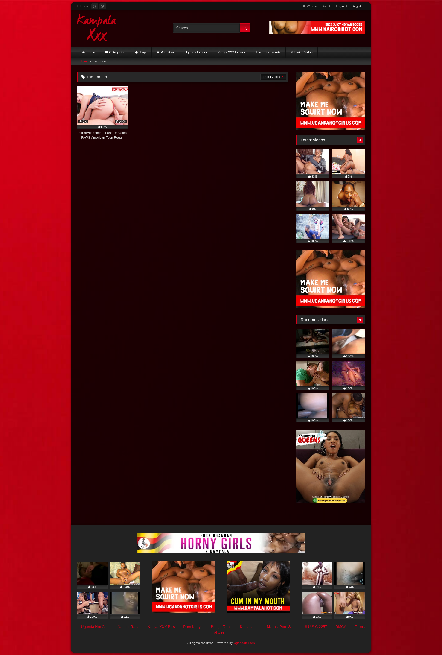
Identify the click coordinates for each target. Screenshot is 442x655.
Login (340, 6)
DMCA (340, 627)
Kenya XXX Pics (161, 627)
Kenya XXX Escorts (232, 52)
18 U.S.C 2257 (315, 627)
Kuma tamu (249, 627)
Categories (117, 52)
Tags (143, 52)
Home (90, 52)
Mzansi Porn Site (281, 627)
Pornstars (168, 52)
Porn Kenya (193, 627)
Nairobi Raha (129, 627)
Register (358, 6)
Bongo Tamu (221, 627)
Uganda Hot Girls (95, 627)
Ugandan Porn (244, 643)
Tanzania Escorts (268, 52)
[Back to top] (428, 641)
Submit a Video (302, 52)
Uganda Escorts (196, 52)
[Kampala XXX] (97, 28)
